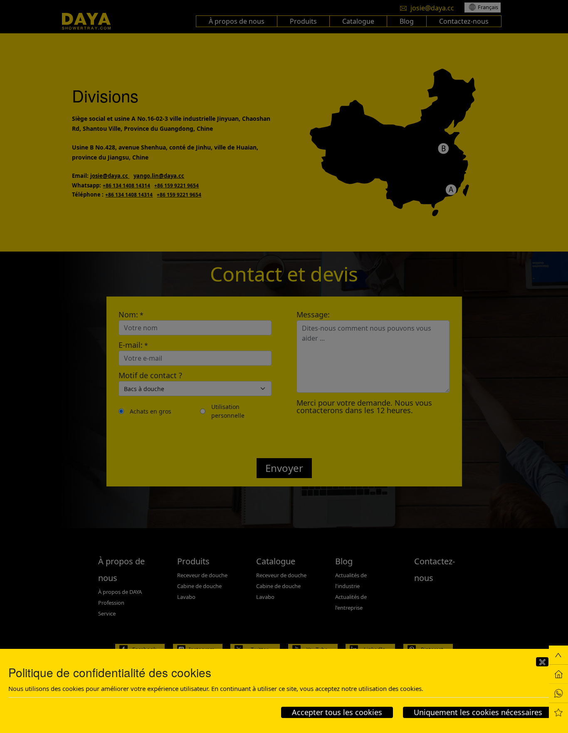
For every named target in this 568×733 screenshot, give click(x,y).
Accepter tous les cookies (337, 712)
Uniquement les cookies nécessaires (478, 712)
